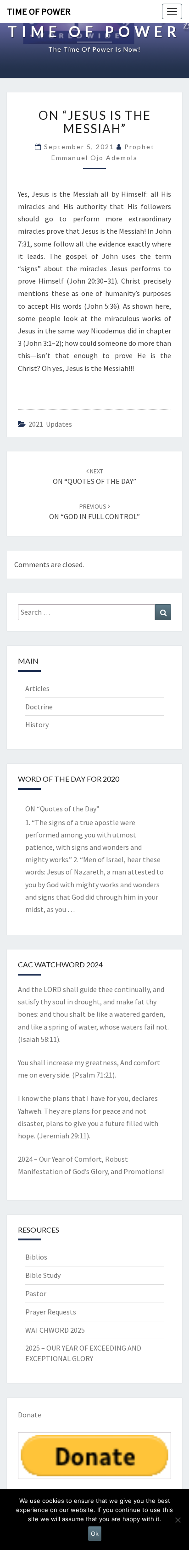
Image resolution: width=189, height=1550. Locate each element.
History (37, 724)
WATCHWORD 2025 (55, 1330)
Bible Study (43, 1275)
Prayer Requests (50, 1311)
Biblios (36, 1256)
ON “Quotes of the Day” (62, 808)
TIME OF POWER (39, 11)
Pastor (35, 1293)
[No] (177, 1519)
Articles (37, 688)
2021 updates (50, 424)
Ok (95, 1533)
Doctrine (39, 706)
